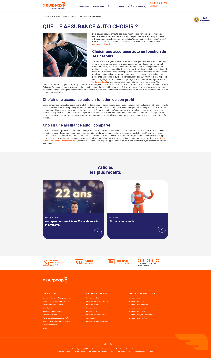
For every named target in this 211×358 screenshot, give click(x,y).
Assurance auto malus (137, 311)
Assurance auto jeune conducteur (141, 315)
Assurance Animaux (93, 305)
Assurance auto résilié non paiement (56, 301)
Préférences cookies (64, 351)
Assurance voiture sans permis (97, 301)
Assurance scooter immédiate (97, 321)
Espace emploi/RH (82, 349)
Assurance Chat (91, 308)
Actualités (119, 349)
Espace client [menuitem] (99, 6)
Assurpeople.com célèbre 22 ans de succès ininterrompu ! (72, 223)
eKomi (151, 351)
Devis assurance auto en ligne (53, 305)
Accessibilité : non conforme (98, 351)
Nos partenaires (107, 349)
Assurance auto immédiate (138, 305)
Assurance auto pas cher (138, 318)
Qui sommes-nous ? (66, 349)
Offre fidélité (47, 308)
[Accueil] (54, 5)
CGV (112, 351)
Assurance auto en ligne (137, 308)
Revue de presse (140, 351)
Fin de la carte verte (121, 221)
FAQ (130, 351)
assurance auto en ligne (102, 44)
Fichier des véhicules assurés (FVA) (56, 318)
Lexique (45, 328)
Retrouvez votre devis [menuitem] (119, 6)
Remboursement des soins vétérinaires (57, 321)
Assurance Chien (92, 311)
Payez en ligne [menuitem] (139, 6)
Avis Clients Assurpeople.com (54, 311)
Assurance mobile (92, 298)
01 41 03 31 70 (158, 3)
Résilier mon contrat (50, 325)
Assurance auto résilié (137, 301)
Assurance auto (134, 298)
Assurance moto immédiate (96, 315)
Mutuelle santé (91, 318)
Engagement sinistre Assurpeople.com (57, 298)
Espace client (130, 349)
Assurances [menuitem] (84, 6)
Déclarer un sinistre (50, 315)
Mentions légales (80, 351)
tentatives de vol (99, 82)
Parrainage (95, 349)
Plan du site (121, 351)
